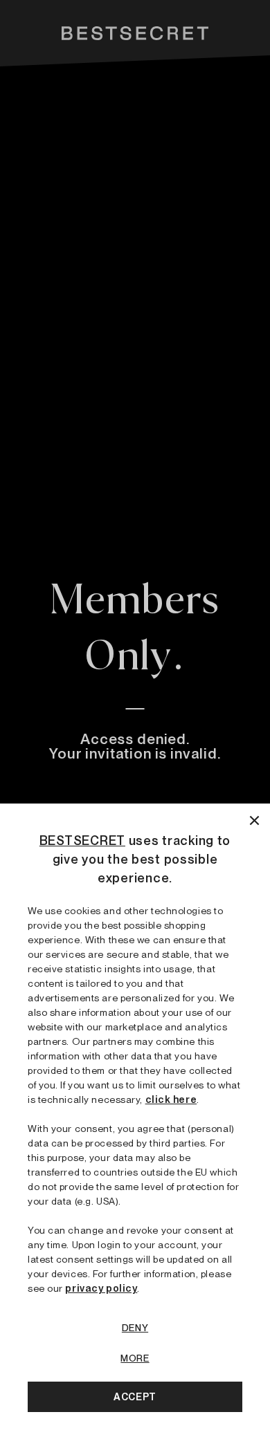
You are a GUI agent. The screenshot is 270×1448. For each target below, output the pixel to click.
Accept (135, 1396)
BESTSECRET (82, 840)
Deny (135, 1327)
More (134, 1358)
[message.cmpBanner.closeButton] (254, 819)
